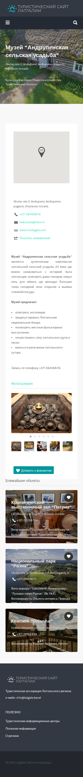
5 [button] (48, 436)
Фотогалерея (22, 384)
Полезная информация (21, 728)
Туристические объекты (21, 84)
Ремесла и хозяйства (47, 80)
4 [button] (44, 436)
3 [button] (39, 436)
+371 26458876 (30, 214)
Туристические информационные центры (33, 721)
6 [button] (52, 436)
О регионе (12, 736)
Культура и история (18, 80)
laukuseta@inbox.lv (32, 222)
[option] (41, 413)
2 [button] (35, 436)
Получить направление (34, 238)
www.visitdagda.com (32, 230)
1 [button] (30, 436)
